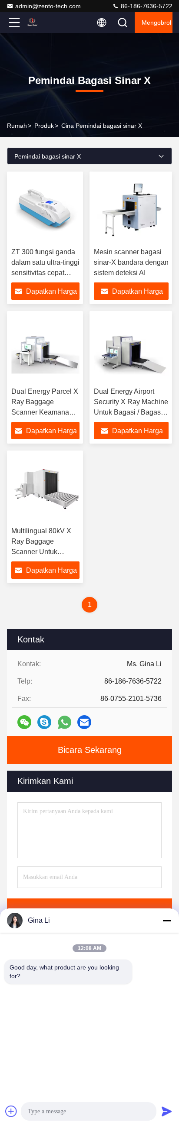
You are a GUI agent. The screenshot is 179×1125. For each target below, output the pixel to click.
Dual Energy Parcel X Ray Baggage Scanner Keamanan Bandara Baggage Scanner (44, 412)
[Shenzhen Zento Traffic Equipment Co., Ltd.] (43, 22)
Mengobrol (156, 22)
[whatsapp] (64, 722)
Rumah (17, 125)
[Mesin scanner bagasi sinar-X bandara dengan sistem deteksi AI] (131, 209)
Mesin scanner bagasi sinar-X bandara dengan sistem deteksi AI (131, 262)
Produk (44, 125)
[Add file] (11, 1111)
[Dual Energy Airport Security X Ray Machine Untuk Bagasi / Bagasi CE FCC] (131, 349)
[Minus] (167, 920)
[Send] (167, 1111)
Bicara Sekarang (90, 750)
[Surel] (84, 722)
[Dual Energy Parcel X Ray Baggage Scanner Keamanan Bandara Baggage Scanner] (45, 349)
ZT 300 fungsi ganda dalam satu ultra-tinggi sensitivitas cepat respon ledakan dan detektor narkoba (45, 272)
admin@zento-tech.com (48, 6)
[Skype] (44, 722)
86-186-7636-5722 (145, 6)
